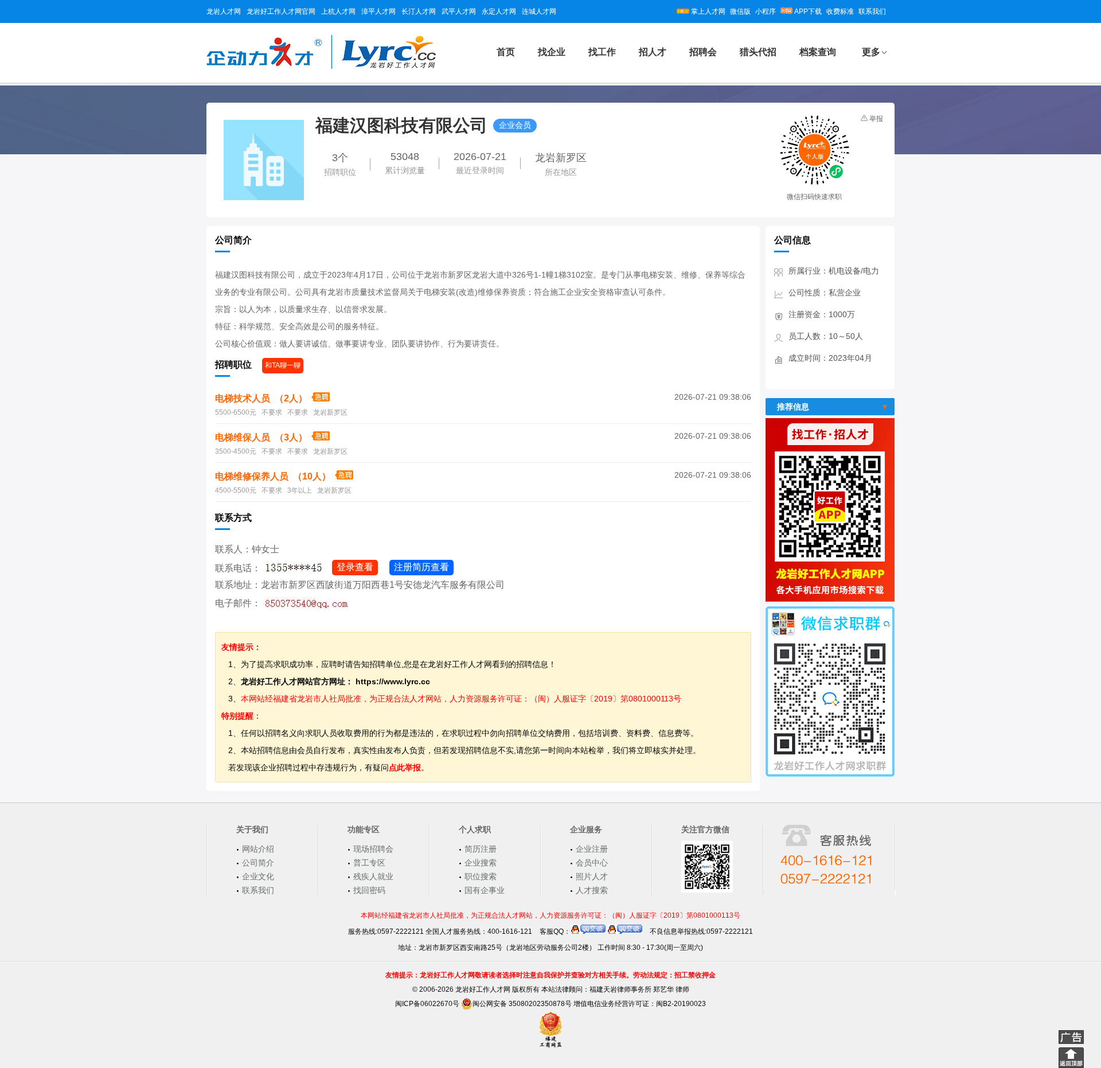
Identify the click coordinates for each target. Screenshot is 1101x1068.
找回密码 (369, 890)
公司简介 (258, 862)
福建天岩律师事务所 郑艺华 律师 (639, 989)
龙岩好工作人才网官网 (281, 11)
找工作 (602, 52)
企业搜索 (480, 862)
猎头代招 (758, 52)
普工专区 (369, 862)
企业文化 (258, 876)
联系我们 (872, 11)
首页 (506, 52)
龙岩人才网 (223, 11)
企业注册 (592, 848)
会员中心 (592, 862)
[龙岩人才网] (321, 67)
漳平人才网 (378, 11)
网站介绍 (258, 848)
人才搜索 (592, 890)
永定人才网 (499, 11)
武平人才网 (459, 11)
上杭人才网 (338, 11)
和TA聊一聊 (282, 365)
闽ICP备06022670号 (427, 1004)
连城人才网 (539, 11)
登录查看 (355, 567)
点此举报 (405, 767)
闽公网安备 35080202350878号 (522, 1004)
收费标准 (840, 11)
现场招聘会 (373, 848)
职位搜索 (480, 876)
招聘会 (703, 52)
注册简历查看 (421, 567)
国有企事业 (484, 890)
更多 (871, 52)
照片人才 (592, 876)
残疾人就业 (373, 876)
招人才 (652, 52)
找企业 (551, 52)
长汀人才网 (418, 11)
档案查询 (817, 52)
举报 (876, 119)
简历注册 (480, 848)
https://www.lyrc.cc (393, 681)
